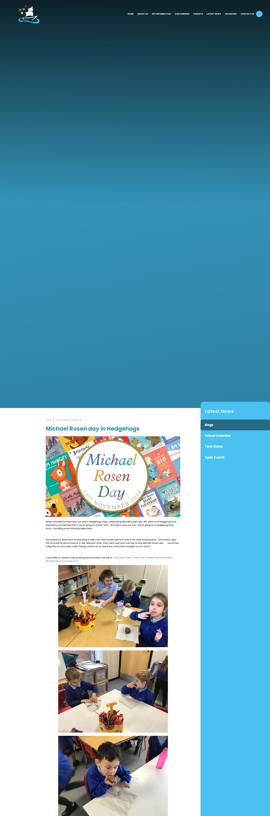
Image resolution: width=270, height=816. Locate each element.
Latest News (62, 420)
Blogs (75, 420)
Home (48, 420)
